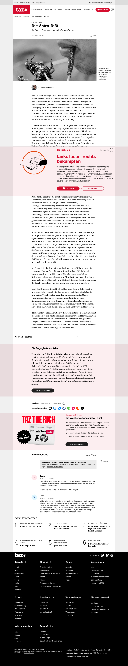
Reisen (17, 632)
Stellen (68, 577)
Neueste (87, 455)
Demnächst (70, 602)
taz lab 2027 (70, 615)
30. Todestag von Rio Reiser (50, 586)
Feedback (43, 631)
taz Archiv (94, 613)
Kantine (17, 635)
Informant (69, 653)
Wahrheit (26, 17)
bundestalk (18, 602)
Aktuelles (69, 567)
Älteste (94, 455)
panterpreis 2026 (97, 583)
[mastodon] (102, 556)
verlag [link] (16, 3)
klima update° (19, 609)
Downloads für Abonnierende (51, 641)
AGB (95, 653)
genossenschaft (97, 570)
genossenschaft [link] (97, 3)
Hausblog (69, 570)
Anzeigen (17, 641)
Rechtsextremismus (47, 583)
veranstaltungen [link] (25, 3)
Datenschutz (78, 653)
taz (20, 555)
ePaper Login (45, 638)
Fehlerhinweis (56, 403)
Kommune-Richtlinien (96, 650)
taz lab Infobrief (46, 612)
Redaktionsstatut (80, 650)
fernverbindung (20, 606)
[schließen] (112, 150)
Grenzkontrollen (46, 567)
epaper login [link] (108, 3)
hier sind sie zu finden (55, 467)
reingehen (18, 618)
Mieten (42, 580)
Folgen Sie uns (94, 555)
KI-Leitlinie (108, 650)
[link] (37, 9)
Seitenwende (102, 653)
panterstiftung (96, 580)
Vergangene (70, 612)
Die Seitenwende (72, 573)
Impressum (88, 653)
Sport (16, 580)
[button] (112, 9)
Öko (16, 570)
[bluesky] (107, 556)
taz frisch (43, 606)
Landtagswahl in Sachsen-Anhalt (50, 575)
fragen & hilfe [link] (40, 3)
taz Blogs (94, 603)
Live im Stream (71, 609)
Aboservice (44, 635)
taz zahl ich (95, 573)
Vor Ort (68, 606)
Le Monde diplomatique (100, 609)
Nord (16, 586)
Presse (68, 580)
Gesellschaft (19, 573)
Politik (16, 567)
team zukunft (45, 602)
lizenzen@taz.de (29, 653)
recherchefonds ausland (100, 577)
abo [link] (89, 3)
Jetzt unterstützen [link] (43, 390)
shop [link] (33, 3)
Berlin (16, 583)
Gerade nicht (104, 150)
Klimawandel (45, 570)
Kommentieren (45, 403)
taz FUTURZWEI (97, 606)
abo (92, 567)
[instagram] (112, 556)
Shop (16, 638)
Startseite (17, 17)
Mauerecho (18, 612)
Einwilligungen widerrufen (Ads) (77, 656)
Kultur (16, 577)
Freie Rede (18, 615)
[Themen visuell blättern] (92, 9)
